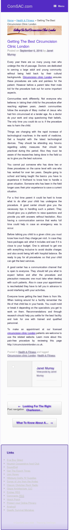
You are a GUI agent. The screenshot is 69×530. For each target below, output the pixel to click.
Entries (13, 492)
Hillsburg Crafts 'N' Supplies (21, 478)
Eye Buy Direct (15, 460)
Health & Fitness (25, 20)
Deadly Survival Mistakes (20, 510)
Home (10, 20)
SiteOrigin (51, 522)
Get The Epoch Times (18, 470)
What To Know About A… (34, 422)
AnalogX (11, 506)
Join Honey (13, 474)
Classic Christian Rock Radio (22, 485)
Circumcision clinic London (37, 77)
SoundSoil (12, 467)
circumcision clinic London (21, 333)
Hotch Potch (13, 499)
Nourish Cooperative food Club (23, 463)
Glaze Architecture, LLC (19, 488)
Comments (15, 495)
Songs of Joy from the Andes (22, 481)
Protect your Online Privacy (21, 502)
